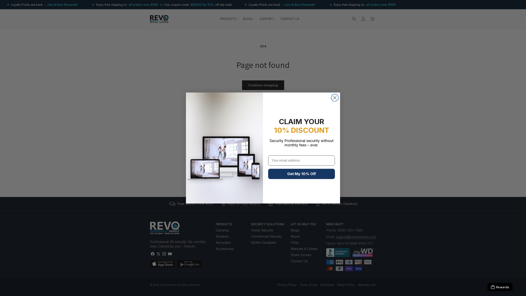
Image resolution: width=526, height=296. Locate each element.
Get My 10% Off (301, 174)
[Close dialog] (334, 97)
